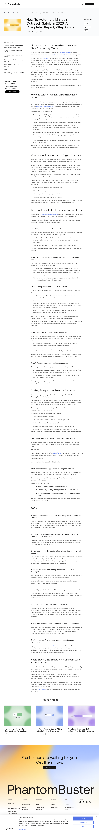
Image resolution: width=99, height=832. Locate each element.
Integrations (25, 809)
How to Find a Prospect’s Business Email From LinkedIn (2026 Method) (16, 731)
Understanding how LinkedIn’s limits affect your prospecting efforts (13, 46)
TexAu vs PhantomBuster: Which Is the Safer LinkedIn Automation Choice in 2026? (49, 731)
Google (24, 807)
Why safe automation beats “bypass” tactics (14, 55)
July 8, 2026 (38, 32)
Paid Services (54, 807)
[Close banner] (96, 816)
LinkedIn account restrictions (47, 646)
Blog (5, 13)
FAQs (5, 69)
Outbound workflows (13, 806)
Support (53, 804)
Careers (67, 804)
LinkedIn (24, 802)
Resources (40, 4)
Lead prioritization (12, 811)
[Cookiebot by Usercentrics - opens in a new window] (9, 829)
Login (82, 4)
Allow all (83, 818)
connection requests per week (45, 106)
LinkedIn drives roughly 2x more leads (53, 55)
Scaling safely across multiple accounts (11, 65)
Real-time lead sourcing (14, 808)
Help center (54, 802)
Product (25, 4)
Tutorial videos (40, 807)
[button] (86, 23)
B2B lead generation (64, 52)
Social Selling (11, 13)
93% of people (57, 453)
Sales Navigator (26, 804)
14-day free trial (42, 689)
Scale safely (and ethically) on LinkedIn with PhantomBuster (14, 73)
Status (66, 809)
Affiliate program (69, 807)
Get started (39, 802)
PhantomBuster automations (12, 802)
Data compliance (12, 813)
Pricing (48, 4)
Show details (22, 829)
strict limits (45, 58)
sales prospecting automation (49, 214)
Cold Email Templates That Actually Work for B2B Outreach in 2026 (80, 731)
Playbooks (39, 809)
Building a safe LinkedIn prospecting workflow (13, 60)
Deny (83, 826)
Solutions (33, 4)
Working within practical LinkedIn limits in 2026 (14, 51)
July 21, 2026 (16, 734)
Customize (82, 822)
